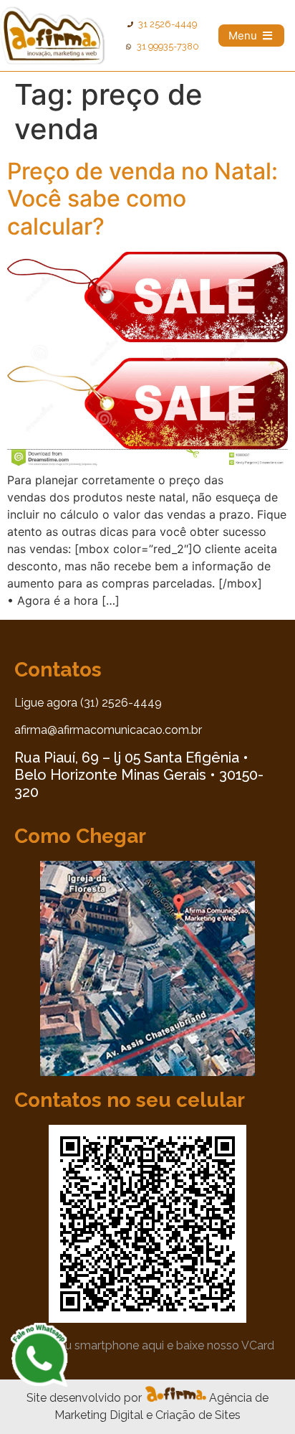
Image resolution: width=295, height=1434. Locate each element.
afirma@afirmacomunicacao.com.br (108, 730)
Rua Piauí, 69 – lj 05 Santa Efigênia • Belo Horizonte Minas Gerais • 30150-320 (138, 775)
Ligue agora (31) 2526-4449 (88, 702)
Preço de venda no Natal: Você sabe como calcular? (142, 198)
